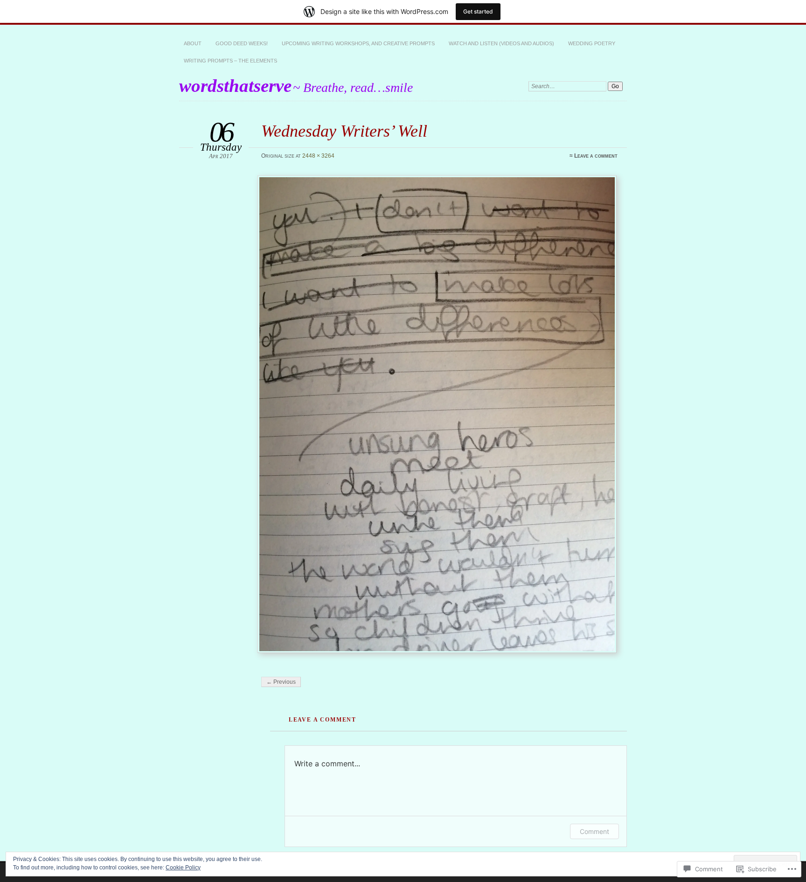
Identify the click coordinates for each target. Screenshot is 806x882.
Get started (478, 11)
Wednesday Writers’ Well (344, 130)
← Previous (281, 682)
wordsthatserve (235, 86)
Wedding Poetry (591, 43)
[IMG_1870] (438, 414)
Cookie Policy (183, 867)
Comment (594, 831)
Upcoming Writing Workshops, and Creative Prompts (358, 43)
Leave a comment (596, 156)
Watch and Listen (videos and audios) (501, 43)
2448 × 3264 (318, 156)
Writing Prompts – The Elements (230, 60)
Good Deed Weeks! (241, 43)
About (193, 43)
